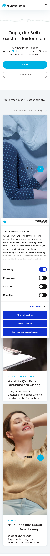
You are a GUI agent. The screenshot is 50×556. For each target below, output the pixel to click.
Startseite (17, 51)
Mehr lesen (27, 168)
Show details (35, 306)
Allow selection (25, 323)
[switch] (43, 278)
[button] (45, 5)
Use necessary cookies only (25, 332)
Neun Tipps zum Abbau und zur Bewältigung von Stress (25, 529)
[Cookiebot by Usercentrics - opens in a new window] (35, 222)
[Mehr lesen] (40, 169)
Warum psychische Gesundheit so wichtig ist (24, 385)
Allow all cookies (25, 315)
